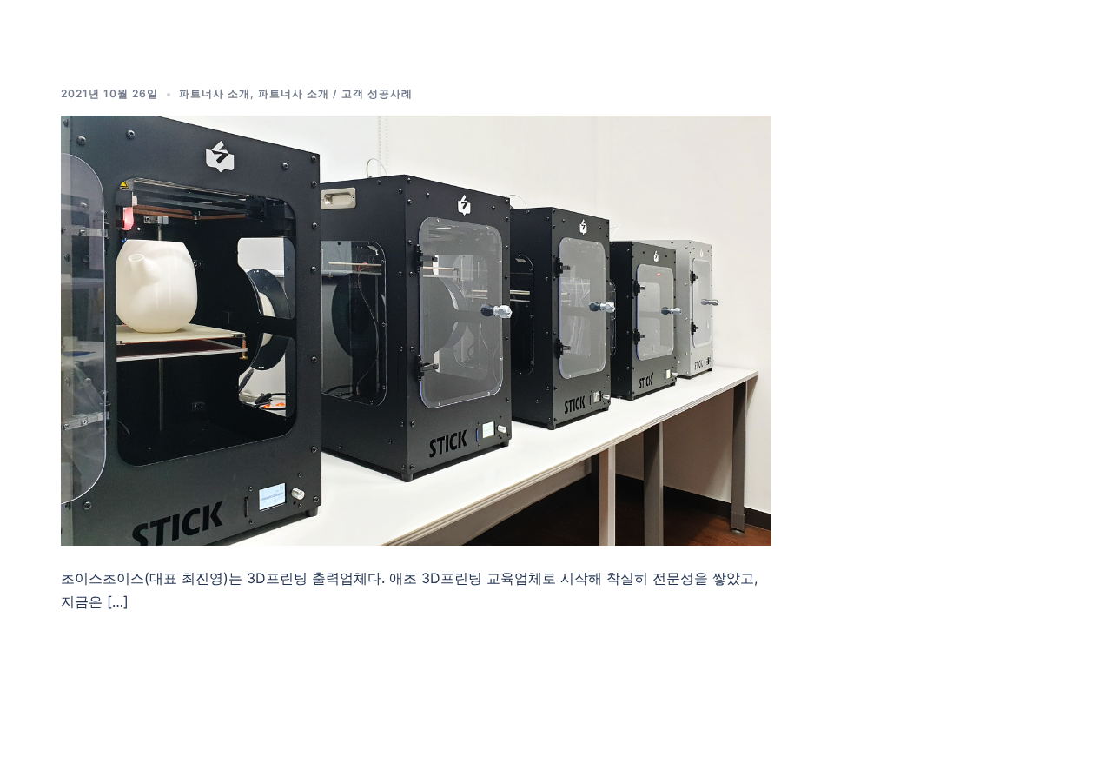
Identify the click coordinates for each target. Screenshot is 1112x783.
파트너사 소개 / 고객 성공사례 (335, 93)
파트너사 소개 (214, 93)
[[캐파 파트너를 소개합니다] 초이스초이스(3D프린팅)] (416, 329)
